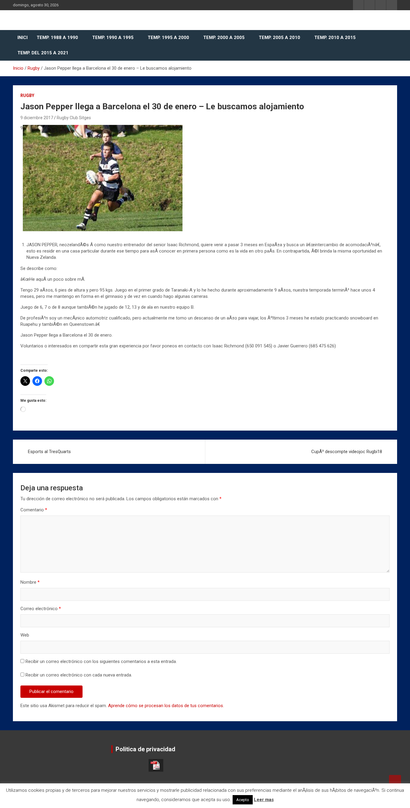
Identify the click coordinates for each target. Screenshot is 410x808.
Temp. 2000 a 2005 (224, 37)
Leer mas (264, 799)
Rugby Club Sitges (74, 117)
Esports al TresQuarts (49, 451)
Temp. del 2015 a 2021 (42, 53)
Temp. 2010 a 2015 (335, 37)
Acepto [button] (242, 799)
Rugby (27, 95)
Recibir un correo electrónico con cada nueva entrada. (79, 675)
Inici (22, 37)
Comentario (33, 510)
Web (24, 635)
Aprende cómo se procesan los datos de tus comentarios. (166, 705)
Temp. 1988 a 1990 (57, 37)
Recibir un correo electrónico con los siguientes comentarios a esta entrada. (101, 661)
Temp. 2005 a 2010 (279, 37)
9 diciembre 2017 (36, 117)
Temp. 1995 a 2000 (168, 37)
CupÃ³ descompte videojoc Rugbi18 (346, 451)
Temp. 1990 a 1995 (113, 37)
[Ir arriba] (395, 781)
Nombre (30, 582)
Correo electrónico (40, 608)
